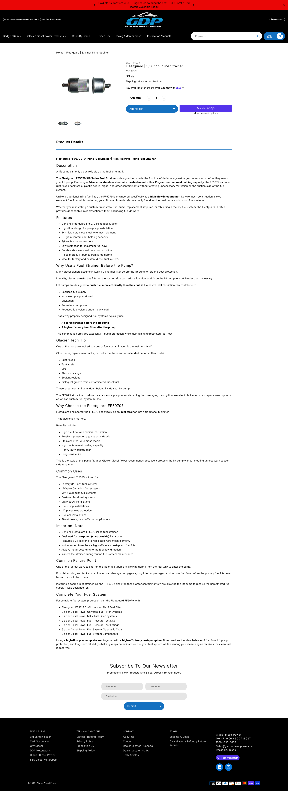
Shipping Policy (85, 750)
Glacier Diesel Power (42, 755)
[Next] (193, 5)
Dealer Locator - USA (136, 750)
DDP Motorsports (40, 750)
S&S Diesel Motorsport (43, 759)
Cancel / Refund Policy (90, 736)
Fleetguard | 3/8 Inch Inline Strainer (87, 52)
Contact (127, 741)
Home (59, 52)
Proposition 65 (85, 745)
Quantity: (136, 97)
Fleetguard (131, 70)
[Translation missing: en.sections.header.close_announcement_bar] (284, 5)
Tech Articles (131, 755)
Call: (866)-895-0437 (51, 19)
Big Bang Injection (40, 736)
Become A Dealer (180, 736)
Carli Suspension (40, 741)
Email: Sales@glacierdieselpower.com (20, 19)
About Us (128, 736)
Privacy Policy (84, 741)
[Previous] (94, 5)
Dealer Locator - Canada (138, 745)
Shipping (131, 81)
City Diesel (36, 745)
